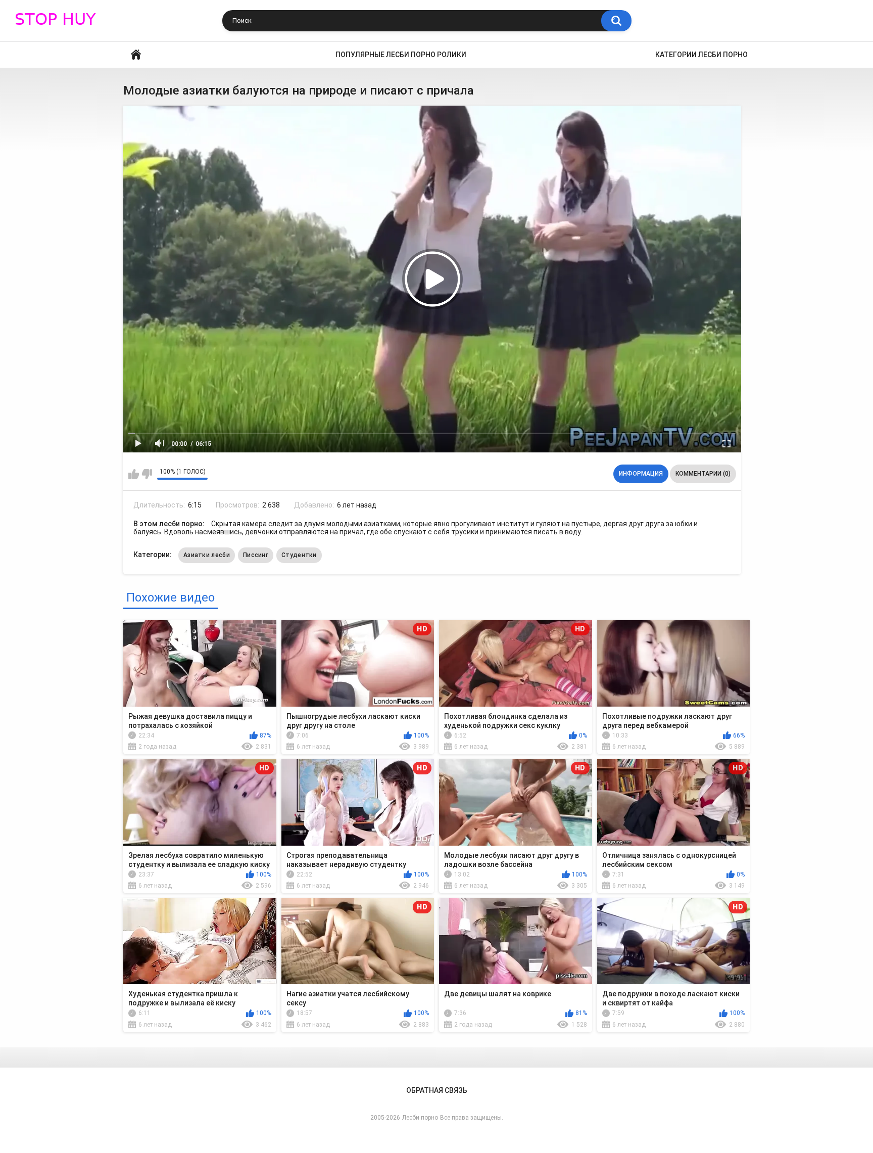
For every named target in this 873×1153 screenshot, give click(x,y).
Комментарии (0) (703, 473)
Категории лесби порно (701, 55)
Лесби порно (420, 1117)
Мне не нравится (146, 474)
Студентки (299, 555)
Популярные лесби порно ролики (400, 55)
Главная (136, 55)
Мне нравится (133, 474)
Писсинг (255, 555)
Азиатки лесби (206, 555)
